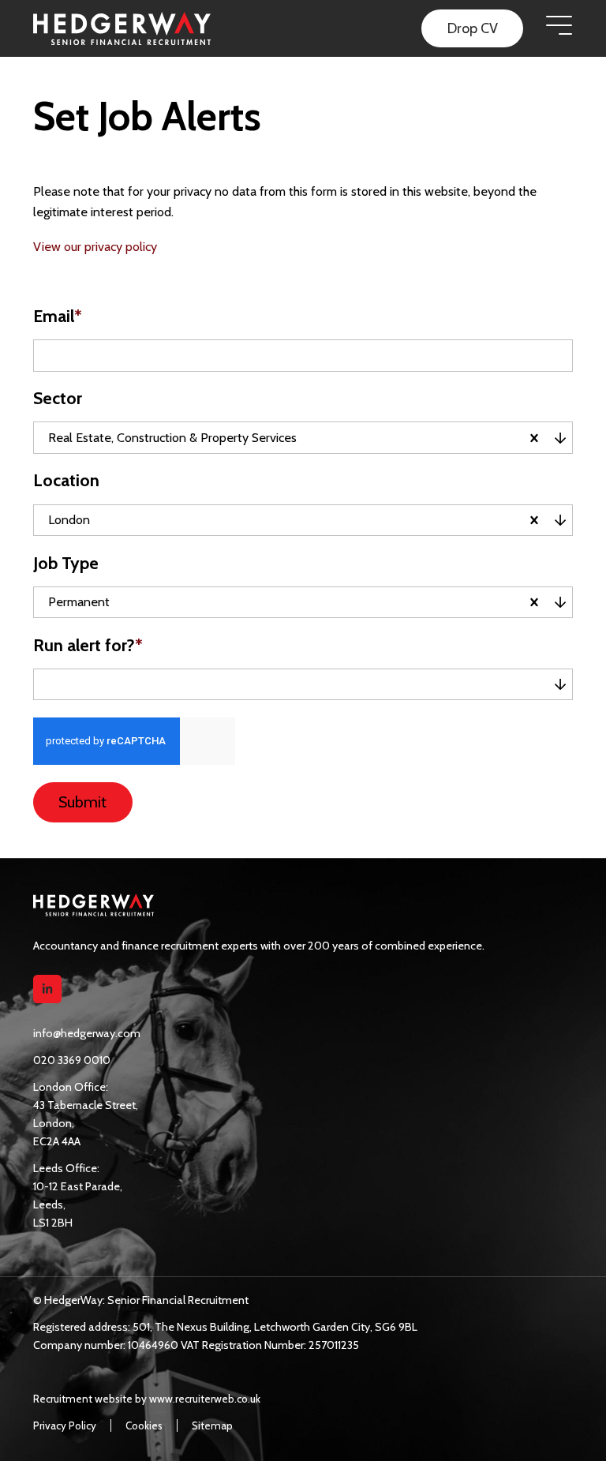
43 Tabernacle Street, (85, 1105)
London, (53, 1123)
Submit (82, 801)
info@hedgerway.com (86, 1033)
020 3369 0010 (71, 1060)
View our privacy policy (95, 246)
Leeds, (49, 1204)
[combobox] (408, 438)
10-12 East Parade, (77, 1186)
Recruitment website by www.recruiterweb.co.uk (146, 1398)
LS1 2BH (53, 1223)
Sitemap (212, 1425)
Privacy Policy (64, 1425)
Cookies (144, 1425)
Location (66, 480)
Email (57, 316)
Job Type (66, 563)
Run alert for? (88, 645)
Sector (57, 398)
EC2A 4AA (56, 1141)
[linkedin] (47, 989)
